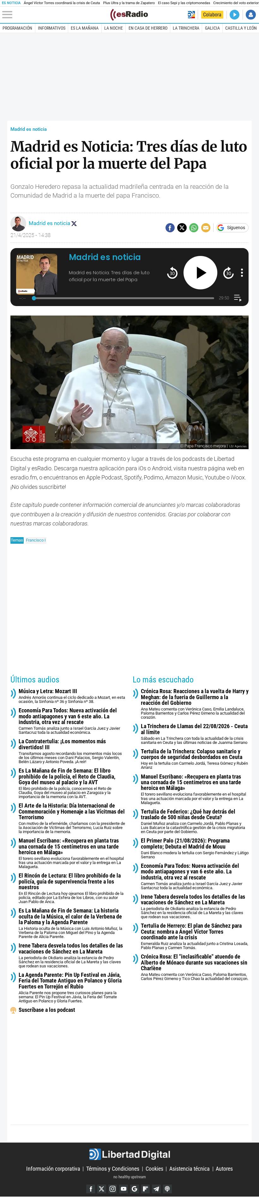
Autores (224, 1168)
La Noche (113, 28)
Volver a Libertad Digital (191, 15)
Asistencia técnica (189, 1168)
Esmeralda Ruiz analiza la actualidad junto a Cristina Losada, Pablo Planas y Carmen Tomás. (194, 936)
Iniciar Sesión (251, 15)
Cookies (154, 1168)
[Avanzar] (228, 272)
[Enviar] (193, 227)
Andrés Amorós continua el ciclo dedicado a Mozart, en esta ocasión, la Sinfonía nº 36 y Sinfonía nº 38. (72, 696)
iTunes (167, 1189)
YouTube (123, 1189)
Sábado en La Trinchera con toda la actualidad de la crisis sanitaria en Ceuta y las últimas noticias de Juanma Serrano (194, 734)
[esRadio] (129, 15)
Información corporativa (53, 1168)
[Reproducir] (200, 273)
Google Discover (134, 1189)
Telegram (156, 1189)
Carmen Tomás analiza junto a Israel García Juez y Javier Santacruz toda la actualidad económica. (69, 721)
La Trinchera (186, 28)
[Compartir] (170, 227)
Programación (17, 28)
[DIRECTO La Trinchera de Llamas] (234, 15)
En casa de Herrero (148, 28)
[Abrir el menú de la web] (55, 15)
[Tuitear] (181, 227)
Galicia (212, 28)
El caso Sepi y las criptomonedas (184, 3)
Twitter (101, 1189)
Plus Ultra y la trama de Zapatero (129, 3)
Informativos (51, 28)
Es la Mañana (85, 28)
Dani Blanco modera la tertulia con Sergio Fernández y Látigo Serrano (195, 848)
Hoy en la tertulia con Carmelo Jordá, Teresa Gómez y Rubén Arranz (194, 759)
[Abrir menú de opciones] (242, 273)
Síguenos (236, 228)
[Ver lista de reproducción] (238, 298)
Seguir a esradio (74, 223)
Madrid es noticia (28, 129)
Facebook (90, 1189)
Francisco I (36, 540)
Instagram (112, 1189)
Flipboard (145, 1189)
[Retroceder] (172, 272)
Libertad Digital (129, 1154)
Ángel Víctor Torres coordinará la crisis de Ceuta (62, 3)
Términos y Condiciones (112, 1168)
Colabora (212, 15)
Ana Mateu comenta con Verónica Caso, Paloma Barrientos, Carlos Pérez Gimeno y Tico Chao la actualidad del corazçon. (194, 967)
